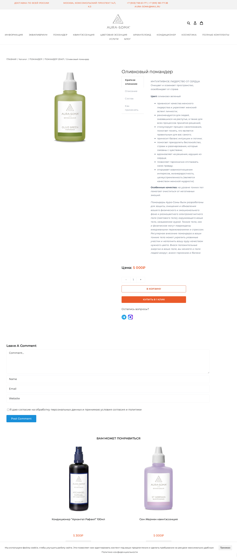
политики (135, 409)
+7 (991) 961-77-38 (158, 3)
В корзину (154, 288)
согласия (119, 409)
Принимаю (225, 547)
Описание (131, 91)
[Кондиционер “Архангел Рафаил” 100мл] (78, 444)
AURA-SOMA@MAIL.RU (147, 6)
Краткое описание (131, 82)
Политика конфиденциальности (120, 552)
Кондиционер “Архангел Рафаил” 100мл (78, 519)
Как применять (131, 108)
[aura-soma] (118, 15)
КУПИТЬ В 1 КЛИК (154, 299)
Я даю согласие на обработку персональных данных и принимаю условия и (76, 409)
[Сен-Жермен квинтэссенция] (159, 444)
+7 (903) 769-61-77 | (138, 3)
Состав (129, 98)
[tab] (133, 82)
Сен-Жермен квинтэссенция (158, 519)
